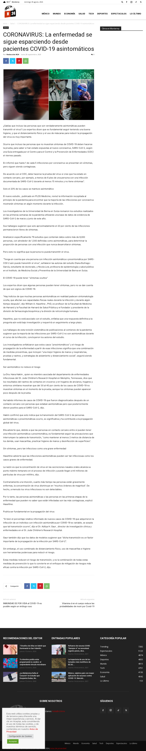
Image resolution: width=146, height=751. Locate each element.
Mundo (57, 13)
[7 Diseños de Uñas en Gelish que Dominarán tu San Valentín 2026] (10, 650)
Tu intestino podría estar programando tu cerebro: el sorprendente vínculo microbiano (33, 662)
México (45, 13)
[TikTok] (136, 2)
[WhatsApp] (26, 61)
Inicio (5, 23)
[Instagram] (131, 2)
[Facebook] (126, 2)
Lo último (135, 13)
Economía (69, 13)
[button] (122, 2)
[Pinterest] (19, 61)
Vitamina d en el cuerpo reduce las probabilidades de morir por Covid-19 (77, 605)
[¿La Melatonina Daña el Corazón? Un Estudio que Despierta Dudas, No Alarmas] (10, 677)
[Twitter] (141, 2)
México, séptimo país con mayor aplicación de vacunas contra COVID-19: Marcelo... (81, 675)
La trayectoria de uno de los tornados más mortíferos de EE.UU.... (79, 662)
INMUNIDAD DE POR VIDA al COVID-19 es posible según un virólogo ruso (22, 605)
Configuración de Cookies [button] (20, 736)
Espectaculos (118, 13)
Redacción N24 (13, 54)
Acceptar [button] (13, 741)
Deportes (102, 13)
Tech (91, 13)
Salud (82, 13)
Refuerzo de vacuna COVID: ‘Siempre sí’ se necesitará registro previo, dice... (79, 648)
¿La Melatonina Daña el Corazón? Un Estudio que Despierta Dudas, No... (30, 675)
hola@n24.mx (58, 711)
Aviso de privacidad (58, 748)
